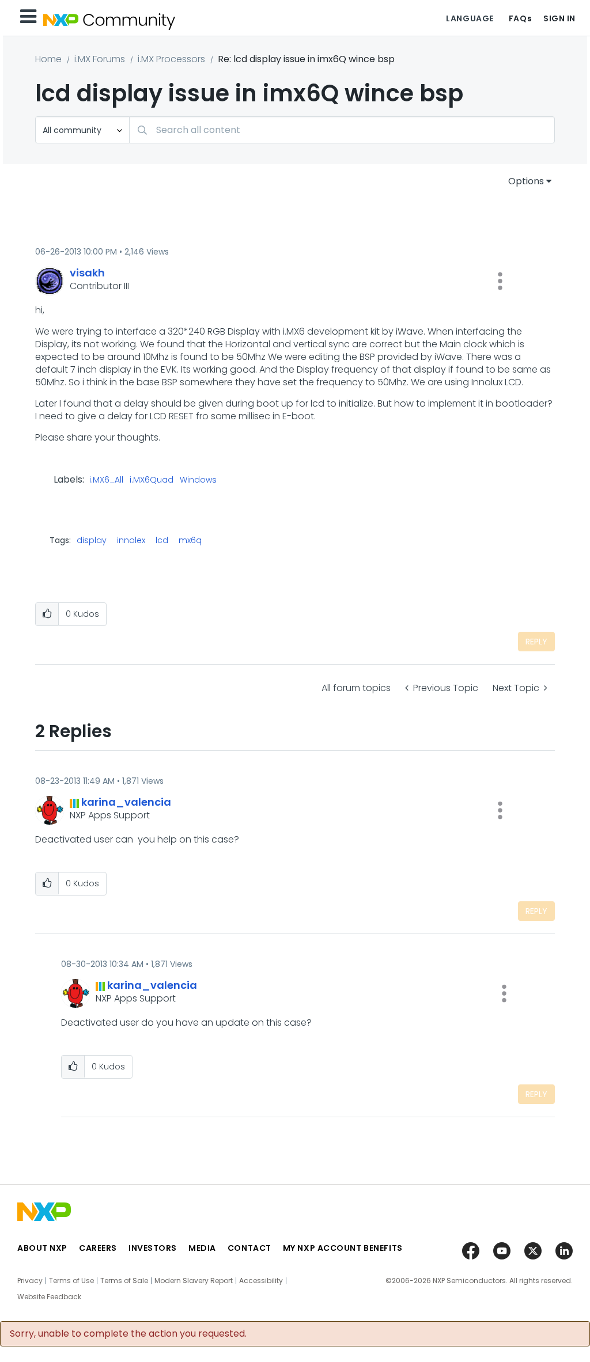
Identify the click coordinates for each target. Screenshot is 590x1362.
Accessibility (261, 1280)
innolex (131, 540)
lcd (162, 540)
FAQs (520, 18)
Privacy (30, 1280)
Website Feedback (49, 1296)
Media (202, 1248)
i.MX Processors (171, 59)
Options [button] (526, 181)
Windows (198, 480)
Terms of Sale (124, 1280)
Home (48, 59)
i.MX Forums (99, 59)
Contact (249, 1248)
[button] (500, 281)
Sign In (559, 18)
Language (469, 18)
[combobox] (342, 129)
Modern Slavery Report (193, 1280)
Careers (98, 1248)
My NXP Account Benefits (343, 1248)
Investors (152, 1248)
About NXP (42, 1248)
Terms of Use (71, 1280)
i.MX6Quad (151, 480)
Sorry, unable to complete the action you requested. (128, 1333)
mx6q (190, 540)
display (92, 540)
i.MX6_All (106, 480)
